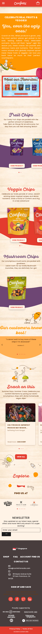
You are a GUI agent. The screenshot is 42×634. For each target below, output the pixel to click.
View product (16, 166)
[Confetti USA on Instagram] (10, 599)
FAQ (15, 556)
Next (39, 344)
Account (25, 556)
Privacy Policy (14, 629)
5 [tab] (24, 354)
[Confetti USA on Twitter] (23, 599)
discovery (21, 442)
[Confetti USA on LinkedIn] (29, 599)
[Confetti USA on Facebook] (17, 599)
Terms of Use (27, 629)
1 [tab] (19, 245)
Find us (36, 556)
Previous (2, 344)
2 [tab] (19, 354)
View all (21, 456)
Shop (6, 556)
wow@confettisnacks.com (19, 568)
